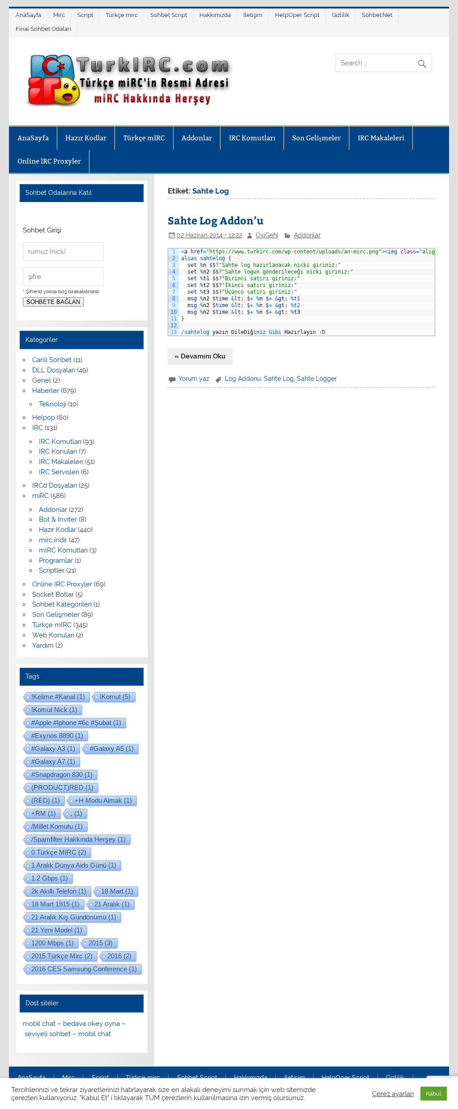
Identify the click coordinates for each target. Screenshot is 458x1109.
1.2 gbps (49, 878)
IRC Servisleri (59, 472)
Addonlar (197, 138)
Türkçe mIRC (144, 138)
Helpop (43, 417)
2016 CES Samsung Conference (84, 969)
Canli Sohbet (52, 360)
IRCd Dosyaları (54, 485)
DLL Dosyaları (53, 370)
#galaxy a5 (112, 748)
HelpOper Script (297, 15)
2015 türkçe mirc (62, 956)
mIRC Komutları (63, 550)
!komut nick (54, 709)
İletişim (253, 15)
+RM (43, 813)
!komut (115, 696)
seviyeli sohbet (48, 1034)
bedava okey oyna (91, 1024)
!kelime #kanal (58, 696)
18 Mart (117, 891)
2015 (101, 943)
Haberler (45, 391)
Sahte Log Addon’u (215, 220)
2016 (119, 956)
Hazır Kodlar (85, 138)
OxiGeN (267, 235)
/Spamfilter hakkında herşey (78, 839)
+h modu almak (103, 800)
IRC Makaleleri (381, 138)
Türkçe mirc (122, 15)
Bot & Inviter (58, 519)
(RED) (45, 800)
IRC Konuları (58, 451)
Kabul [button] (433, 1093)
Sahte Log (279, 378)
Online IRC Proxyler (49, 161)
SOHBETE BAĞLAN (53, 302)
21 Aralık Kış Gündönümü (73, 917)
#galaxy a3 (53, 748)
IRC (37, 428)
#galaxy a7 (53, 761)
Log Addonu (243, 378)
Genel (41, 380)
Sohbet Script (168, 15)
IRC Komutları (252, 138)
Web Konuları (53, 635)
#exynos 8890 (57, 735)
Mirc (59, 15)
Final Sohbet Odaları (43, 28)
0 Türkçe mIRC (58, 852)
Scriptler (51, 570)
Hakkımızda (215, 15)
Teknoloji (52, 404)
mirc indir (53, 540)
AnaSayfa (28, 15)
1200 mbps (52, 943)
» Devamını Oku (199, 356)
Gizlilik (340, 15)
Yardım (43, 645)
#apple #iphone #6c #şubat (76, 722)
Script (85, 15)
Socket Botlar (53, 594)
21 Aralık (112, 904)
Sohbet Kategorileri (62, 604)
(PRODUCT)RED (62, 787)
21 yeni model (56, 930)
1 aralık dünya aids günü (73, 865)
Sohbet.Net (377, 15)
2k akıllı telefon (58, 891)
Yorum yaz (193, 378)
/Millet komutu (57, 826)
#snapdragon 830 (62, 774)
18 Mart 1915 (55, 904)
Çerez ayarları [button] (393, 1093)
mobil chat (39, 1024)
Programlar (56, 561)
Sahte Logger (317, 378)
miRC (40, 496)
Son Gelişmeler (316, 138)
